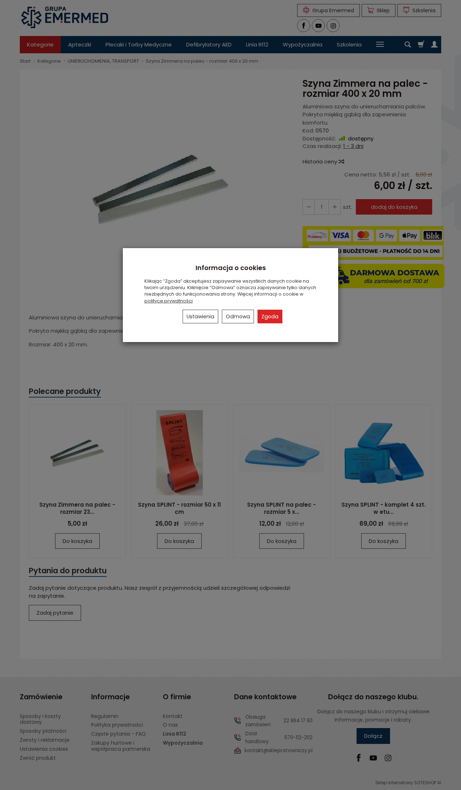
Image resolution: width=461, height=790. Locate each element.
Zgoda (269, 316)
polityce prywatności (168, 301)
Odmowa (238, 316)
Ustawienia (200, 316)
